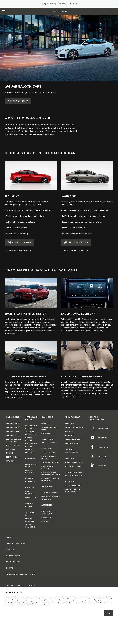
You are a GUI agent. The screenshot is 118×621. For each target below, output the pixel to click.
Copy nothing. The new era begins (59, 4)
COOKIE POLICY (13, 562)
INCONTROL (46, 433)
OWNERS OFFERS (29, 439)
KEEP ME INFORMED (29, 471)
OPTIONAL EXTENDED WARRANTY (50, 498)
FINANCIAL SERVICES (30, 451)
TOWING (9, 453)
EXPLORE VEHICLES (18, 101)
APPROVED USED (30, 514)
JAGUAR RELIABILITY (74, 439)
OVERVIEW (29, 488)
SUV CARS (10, 449)
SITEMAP (9, 568)
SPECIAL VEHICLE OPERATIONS (13, 440)
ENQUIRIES (46, 517)
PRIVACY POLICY (13, 556)
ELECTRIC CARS (13, 457)
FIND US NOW (47, 521)
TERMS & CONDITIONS (15, 544)
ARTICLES (69, 431)
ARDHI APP (69, 435)
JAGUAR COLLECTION (30, 526)
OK (109, 613)
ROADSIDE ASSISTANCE (46, 512)
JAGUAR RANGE (13, 445)
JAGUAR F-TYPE (13, 435)
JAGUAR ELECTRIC (73, 486)
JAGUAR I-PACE (12, 431)
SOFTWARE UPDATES (50, 462)
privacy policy (93, 603)
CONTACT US (30, 498)
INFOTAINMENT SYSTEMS (48, 467)
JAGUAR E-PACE (13, 427)
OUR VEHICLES (29, 493)
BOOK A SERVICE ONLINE (48, 458)
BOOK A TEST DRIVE (31, 465)
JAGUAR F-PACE (13, 423)
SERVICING (46, 448)
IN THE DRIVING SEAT (74, 462)
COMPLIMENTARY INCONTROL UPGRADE (50, 473)
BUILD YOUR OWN (21, 242)
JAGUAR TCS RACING (74, 427)
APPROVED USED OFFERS (31, 433)
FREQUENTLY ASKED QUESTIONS (50, 479)
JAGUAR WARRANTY (50, 493)
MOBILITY (45, 423)
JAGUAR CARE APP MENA (49, 428)
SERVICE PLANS (48, 452)
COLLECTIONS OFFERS (31, 445)
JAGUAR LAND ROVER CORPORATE (20, 574)
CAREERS (10, 537)
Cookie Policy (49, 605)
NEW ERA (10, 461)
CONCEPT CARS (71, 443)
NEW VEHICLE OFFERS (31, 427)
